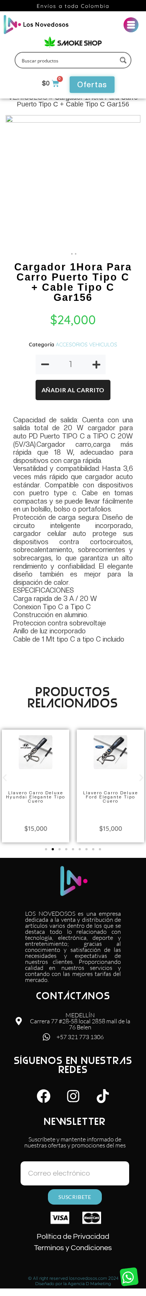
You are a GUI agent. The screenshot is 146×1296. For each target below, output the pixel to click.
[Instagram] (73, 1096)
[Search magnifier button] (123, 60)
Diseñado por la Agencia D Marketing (73, 1283)
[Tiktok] (102, 1096)
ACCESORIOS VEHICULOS (86, 344)
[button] (4, 777)
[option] (73, 182)
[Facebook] (43, 1096)
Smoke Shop (79, 43)
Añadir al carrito (73, 389)
